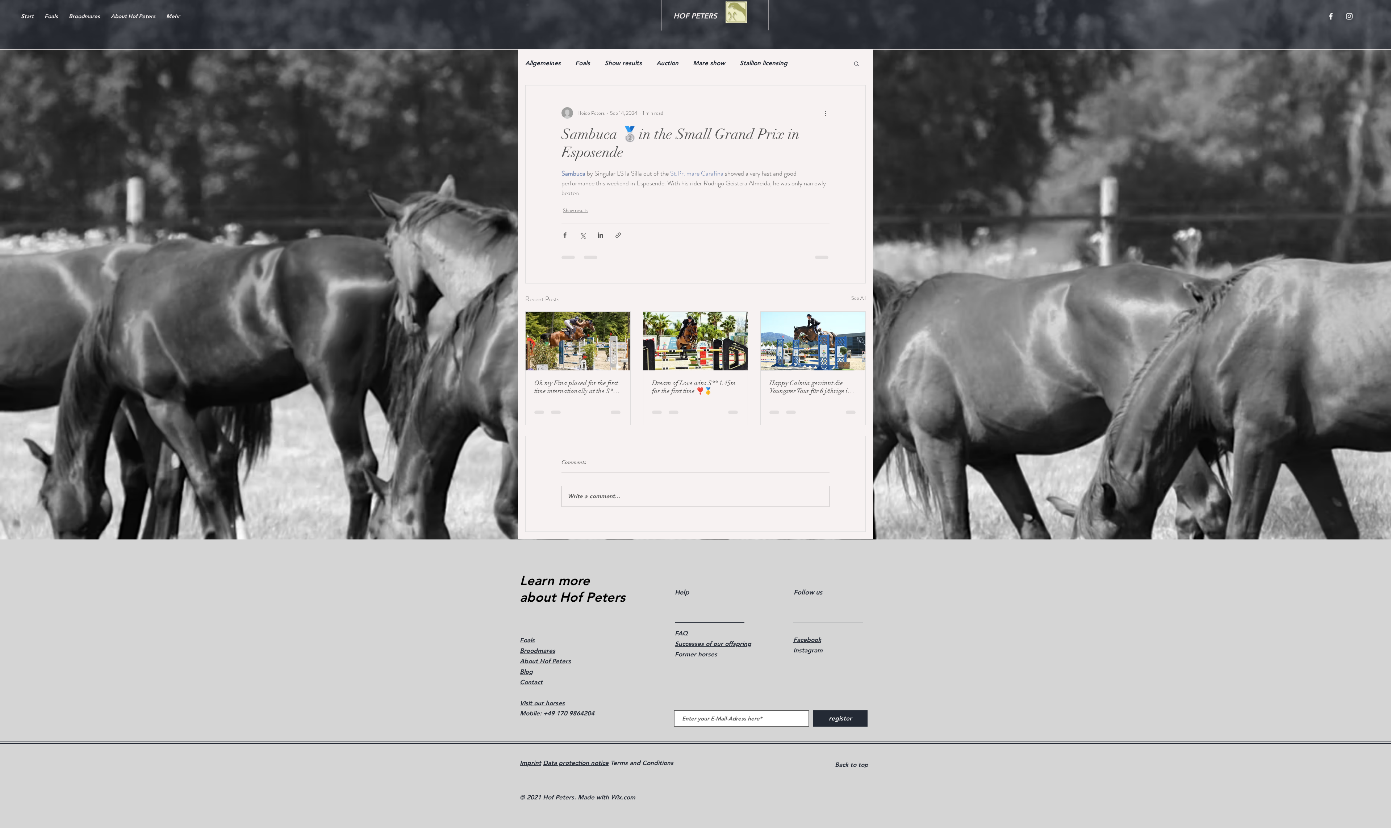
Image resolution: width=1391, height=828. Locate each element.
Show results (623, 63)
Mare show (709, 63)
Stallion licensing (764, 63)
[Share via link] (618, 235)
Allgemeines (543, 63)
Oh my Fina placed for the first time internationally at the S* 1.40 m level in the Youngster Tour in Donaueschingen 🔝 (576, 387)
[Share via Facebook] (564, 235)
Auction (667, 63)
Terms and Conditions (641, 762)
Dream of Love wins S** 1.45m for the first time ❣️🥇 (694, 387)
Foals (582, 63)
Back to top (851, 764)
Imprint (530, 762)
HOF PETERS (695, 16)
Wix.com (623, 797)
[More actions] (825, 113)
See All (858, 298)
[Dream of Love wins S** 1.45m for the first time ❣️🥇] (695, 341)
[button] (856, 63)
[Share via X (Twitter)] (582, 235)
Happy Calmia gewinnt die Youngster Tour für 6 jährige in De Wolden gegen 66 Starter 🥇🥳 (812, 387)
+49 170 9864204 (568, 713)
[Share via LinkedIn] (600, 235)
